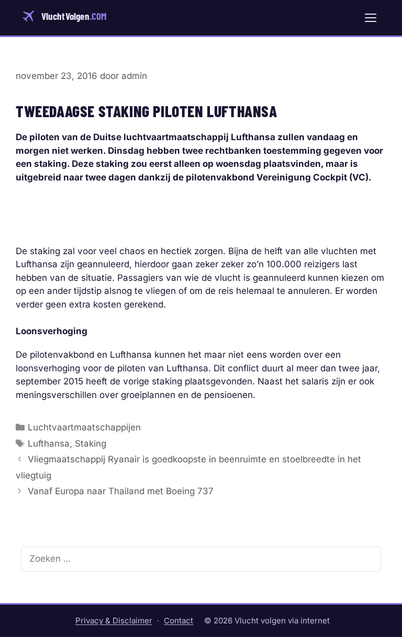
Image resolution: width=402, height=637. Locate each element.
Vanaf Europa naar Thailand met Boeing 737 (121, 491)
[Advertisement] (201, 207)
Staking (90, 443)
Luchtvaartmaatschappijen (84, 427)
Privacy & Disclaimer (113, 620)
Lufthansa (49, 443)
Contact (178, 620)
